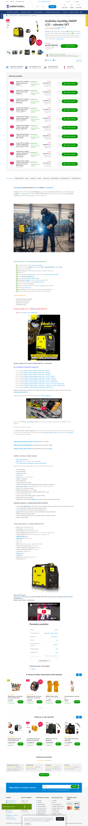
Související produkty (64, 178)
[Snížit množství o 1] (59, 84)
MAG (34, 309)
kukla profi (47, 372)
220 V (56, 636)
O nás (7, 1)
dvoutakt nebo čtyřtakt (39, 282)
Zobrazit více (44, 774)
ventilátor (33, 499)
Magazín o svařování (57, 813)
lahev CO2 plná (54, 381)
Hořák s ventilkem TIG (46, 395)
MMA (42, 267)
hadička (53, 596)
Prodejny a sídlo (56, 810)
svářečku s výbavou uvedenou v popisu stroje (34, 370)
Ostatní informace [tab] (55, 178)
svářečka (18, 187)
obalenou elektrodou (49, 267)
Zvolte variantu (70, 46)
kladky (17, 512)
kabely (26, 596)
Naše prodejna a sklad (20, 1)
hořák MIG (26, 506)
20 (56, 640)
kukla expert (48, 374)
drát (36, 312)
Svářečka (47, 31)
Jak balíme (40, 802)
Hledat (52, 6)
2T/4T (17, 488)
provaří (31, 430)
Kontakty (12, 1)
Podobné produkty (76, 178)
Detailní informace (60, 38)
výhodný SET (49, 187)
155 (56, 649)
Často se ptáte (56, 811)
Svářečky (33, 669)
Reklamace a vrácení (42, 811)
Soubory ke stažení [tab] (19, 178)
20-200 (55, 644)
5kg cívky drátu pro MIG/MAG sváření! (30, 278)
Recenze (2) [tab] (33, 178)
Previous (77, 674)
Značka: (79, 60)
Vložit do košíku (71, 83)
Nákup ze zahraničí (41, 813)
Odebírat (74, 786)
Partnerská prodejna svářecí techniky (75, 823)
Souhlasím (60, 819)
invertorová (71, 31)
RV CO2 (47, 376)
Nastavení (27, 823)
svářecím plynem (32, 274)
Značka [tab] (46, 178)
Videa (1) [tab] (27, 178)
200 (56, 652)
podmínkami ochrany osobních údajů (62, 789)
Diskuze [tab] (39, 178)
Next (80, 674)
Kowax (32, 261)
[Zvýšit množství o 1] (59, 83)
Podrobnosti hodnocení (61, 27)
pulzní (67, 33)
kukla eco (47, 370)
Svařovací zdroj (17, 596)
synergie (28, 280)
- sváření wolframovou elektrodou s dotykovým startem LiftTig (32, 463)
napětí (20, 529)
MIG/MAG (30, 267)
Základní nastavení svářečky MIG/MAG (23, 445)
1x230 (52, 636)
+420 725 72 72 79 (11, 802)
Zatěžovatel (19, 538)
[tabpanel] (15, 692)
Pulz (34, 187)
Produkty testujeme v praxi (58, 806)
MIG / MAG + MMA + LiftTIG (50, 633)
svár (60, 432)
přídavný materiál (48, 432)
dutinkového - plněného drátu (51, 274)
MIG (27, 285)
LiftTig (60, 267)
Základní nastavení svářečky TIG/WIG (22, 448)
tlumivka (25, 486)
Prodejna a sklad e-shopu (58, 808)
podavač (30, 276)
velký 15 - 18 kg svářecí (29, 312)
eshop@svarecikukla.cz (11, 801)
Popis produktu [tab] (10, 178)
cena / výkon (28, 287)
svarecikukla (9, 810)
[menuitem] (13, 12)
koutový (71, 432)
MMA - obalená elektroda (22, 459)
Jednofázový (19, 477)
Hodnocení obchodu (44, 757)
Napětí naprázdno (20, 536)
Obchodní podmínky (42, 810)
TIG (17, 395)
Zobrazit (20, 701)
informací (46, 820)
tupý (68, 432)
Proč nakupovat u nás (42, 808)
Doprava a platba (41, 804)
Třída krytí (18, 553)
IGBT (46, 35)
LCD (58, 31)
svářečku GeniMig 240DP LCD (21, 392)
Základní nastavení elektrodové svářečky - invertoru (26, 441)
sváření (79, 33)
